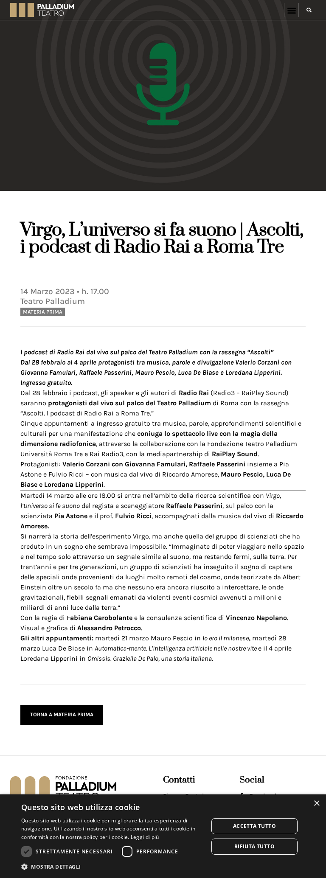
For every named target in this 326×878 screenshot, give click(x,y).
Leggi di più (145, 837)
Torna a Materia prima (61, 714)
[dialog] (163, 836)
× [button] (316, 803)
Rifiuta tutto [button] (254, 846)
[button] (291, 10)
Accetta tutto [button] (254, 826)
